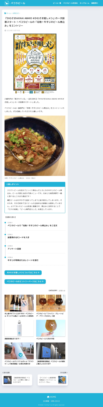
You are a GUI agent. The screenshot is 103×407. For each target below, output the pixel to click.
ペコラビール (17, 3)
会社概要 (46, 401)
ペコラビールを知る (70, 3)
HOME (52, 397)
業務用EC (94, 3)
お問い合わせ (55, 401)
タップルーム (84, 3)
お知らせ (62, 291)
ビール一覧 (57, 3)
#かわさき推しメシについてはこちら (22, 272)
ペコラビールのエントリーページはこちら (24, 281)
